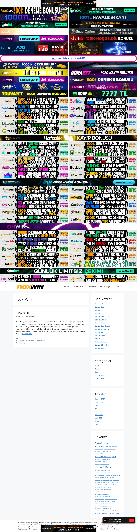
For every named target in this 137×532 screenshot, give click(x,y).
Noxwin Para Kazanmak (100, 492)
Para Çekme (99, 375)
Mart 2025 (98, 408)
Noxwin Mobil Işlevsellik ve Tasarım (103, 487)
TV (96, 381)
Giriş (19, 338)
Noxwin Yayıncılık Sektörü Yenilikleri (103, 506)
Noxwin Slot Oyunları (99, 501)
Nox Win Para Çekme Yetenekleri (35, 341)
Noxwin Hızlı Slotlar (109, 477)
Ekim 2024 (99, 424)
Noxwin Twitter (104, 503)
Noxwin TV (97, 503)
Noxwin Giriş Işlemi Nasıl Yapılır (102, 470)
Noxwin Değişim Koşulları (101, 461)
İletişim (116, 287)
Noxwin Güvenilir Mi (102, 345)
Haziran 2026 (100, 399)
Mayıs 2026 (99, 402)
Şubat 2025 (99, 412)
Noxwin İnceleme (78, 287)
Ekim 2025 (98, 405)
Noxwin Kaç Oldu (101, 342)
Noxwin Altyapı (100, 320)
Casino (97, 369)
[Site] (34, 101)
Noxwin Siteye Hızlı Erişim (111, 499)
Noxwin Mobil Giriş (102, 329)
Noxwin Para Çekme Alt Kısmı (102, 494)
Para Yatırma (99, 378)
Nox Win (22, 313)
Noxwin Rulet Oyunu (99, 499)
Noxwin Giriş (92, 287)
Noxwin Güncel (108, 473)
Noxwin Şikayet (105, 287)
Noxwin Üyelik (100, 335)
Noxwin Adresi (100, 304)
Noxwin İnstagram (101, 323)
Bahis (97, 366)
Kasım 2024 (99, 421)
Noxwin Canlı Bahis (106, 451)
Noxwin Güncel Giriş (99, 475)
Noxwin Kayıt (99, 339)
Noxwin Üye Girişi (111, 511)
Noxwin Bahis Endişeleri (109, 449)
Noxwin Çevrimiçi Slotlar (100, 511)
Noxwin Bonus (100, 332)
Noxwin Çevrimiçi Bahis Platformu (103, 508)
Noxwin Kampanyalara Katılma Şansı (103, 480)
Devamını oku (27, 334)
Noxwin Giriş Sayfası (102, 316)
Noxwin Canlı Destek (102, 326)
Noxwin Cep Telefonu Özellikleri (102, 459)
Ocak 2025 (99, 415)
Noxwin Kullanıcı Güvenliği (101, 484)
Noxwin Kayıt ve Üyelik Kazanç (102, 482)
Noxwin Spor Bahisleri (110, 501)
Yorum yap (21, 343)
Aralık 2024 (99, 418)
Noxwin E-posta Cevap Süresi (102, 464)
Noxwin (66, 287)
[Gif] (68, 138)
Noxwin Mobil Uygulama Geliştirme (103, 489)
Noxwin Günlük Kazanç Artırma (112, 475)
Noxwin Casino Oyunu (105, 456)
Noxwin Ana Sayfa (99, 449)
